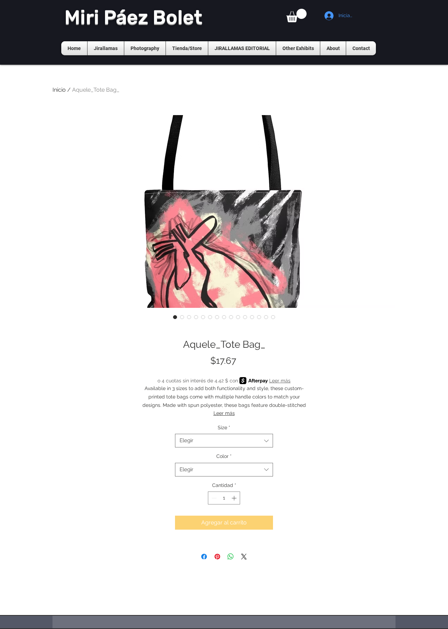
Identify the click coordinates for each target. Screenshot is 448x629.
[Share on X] (244, 556)
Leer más (279, 380)
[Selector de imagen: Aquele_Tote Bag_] (175, 316)
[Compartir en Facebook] (204, 556)
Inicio (59, 89)
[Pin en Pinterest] (217, 556)
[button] (296, 15)
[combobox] (224, 440)
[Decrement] (213, 498)
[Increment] (234, 498)
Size (224, 427)
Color (224, 456)
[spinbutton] (224, 498)
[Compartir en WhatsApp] (230, 556)
